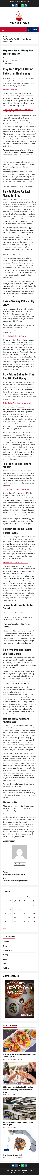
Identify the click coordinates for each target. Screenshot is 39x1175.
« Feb (5, 929)
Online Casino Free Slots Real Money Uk (17, 403)
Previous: (14, 873)
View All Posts (19, 864)
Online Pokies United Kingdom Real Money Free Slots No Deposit (18, 110)
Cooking (5, 955)
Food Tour (6, 968)
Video (35, 30)
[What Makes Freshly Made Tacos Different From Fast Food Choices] (19, 1040)
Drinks (5, 959)
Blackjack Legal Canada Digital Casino (16, 489)
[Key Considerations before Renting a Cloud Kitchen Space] (19, 1108)
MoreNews (14, 1173)
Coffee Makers (7, 950)
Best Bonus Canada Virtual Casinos (15, 562)
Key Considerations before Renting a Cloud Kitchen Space (18, 1123)
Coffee (5, 946)
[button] (3, 30)
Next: (15, 879)
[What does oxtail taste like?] (19, 1141)
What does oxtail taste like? (12, 1155)
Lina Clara (7, 1059)
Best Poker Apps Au (10, 90)
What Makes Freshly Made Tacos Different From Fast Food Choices (19, 1055)
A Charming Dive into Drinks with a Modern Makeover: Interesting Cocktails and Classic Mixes (18, 1089)
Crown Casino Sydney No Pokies (14, 336)
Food (4, 963)
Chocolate (6, 941)
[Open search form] (25, 30)
